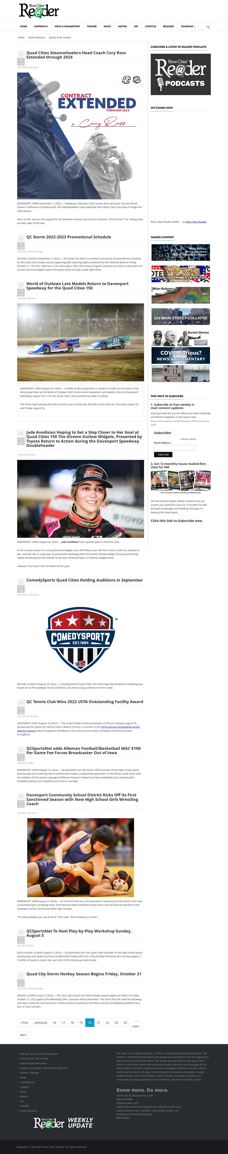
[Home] (38, 11)
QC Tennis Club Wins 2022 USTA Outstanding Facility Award (84, 701)
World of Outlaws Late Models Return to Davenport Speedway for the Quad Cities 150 (77, 286)
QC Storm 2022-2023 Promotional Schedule (68, 237)
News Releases (36, 37)
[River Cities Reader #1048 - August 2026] (181, 165)
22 (107, 1023)
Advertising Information (33, 1063)
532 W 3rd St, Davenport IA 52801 (135, 1095)
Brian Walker (28, 454)
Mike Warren (28, 298)
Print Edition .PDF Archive (34, 1058)
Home (23, 26)
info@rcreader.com (127, 1103)
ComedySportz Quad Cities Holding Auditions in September (84, 580)
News (23, 1077)
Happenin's (41, 26)
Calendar (187, 26)
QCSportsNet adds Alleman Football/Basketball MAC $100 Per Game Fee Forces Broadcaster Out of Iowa (83, 750)
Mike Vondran (29, 813)
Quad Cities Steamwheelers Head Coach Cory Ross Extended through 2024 (76, 55)
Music (107, 26)
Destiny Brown (29, 67)
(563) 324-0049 (125, 1099)
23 (116, 1023)
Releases (168, 26)
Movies (122, 26)
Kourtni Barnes (29, 716)
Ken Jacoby (27, 762)
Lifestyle (150, 26)
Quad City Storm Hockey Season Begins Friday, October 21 (84, 974)
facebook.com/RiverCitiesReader (135, 1114)
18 (72, 1023)
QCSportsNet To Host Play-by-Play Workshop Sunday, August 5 (79, 933)
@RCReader (123, 1117)
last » (23, 1035)
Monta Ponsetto (30, 594)
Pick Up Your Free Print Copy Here (39, 1053)
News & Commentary (67, 26)
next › (136, 1026)
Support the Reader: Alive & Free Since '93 (43, 1068)
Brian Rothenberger (32, 251)
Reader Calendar (29, 1072)
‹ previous (40, 1023)
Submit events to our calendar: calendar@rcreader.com (148, 1110)
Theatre (92, 26)
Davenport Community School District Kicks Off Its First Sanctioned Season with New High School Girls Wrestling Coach (82, 799)
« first (24, 1023)
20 (89, 1023)
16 (54, 1023)
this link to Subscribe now (180, 520)
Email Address (163, 442)
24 (125, 1023)
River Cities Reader (196, 222)
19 (81, 1023)
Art (136, 26)
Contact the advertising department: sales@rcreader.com (149, 1106)
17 (63, 1023)
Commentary (27, 1082)
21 (98, 1023)
